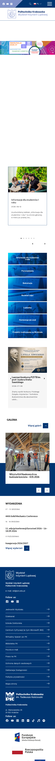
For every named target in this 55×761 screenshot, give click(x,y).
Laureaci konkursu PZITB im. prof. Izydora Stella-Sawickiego (26, 379)
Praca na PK (11, 656)
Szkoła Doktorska (14, 623)
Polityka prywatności (15, 677)
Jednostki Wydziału (14, 609)
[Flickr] (28, 720)
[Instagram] (11, 4)
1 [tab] (21, 238)
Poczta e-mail (12, 650)
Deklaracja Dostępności (16, 670)
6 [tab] (34, 238)
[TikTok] (33, 720)
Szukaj (30, 4)
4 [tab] (29, 238)
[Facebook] (4, 4)
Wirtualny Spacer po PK (16, 637)
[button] (27, 66)
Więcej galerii (34, 425)
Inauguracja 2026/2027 (17, 543)
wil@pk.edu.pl (18, 591)
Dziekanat (10, 616)
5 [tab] (31, 238)
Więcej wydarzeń (14, 548)
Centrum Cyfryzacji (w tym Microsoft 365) (24, 630)
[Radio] (38, 720)
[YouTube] (7, 4)
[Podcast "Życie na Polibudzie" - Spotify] (43, 720)
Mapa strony (11, 684)
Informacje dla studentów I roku (25, 201)
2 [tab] (23, 238)
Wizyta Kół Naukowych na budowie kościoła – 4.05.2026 (24, 475)
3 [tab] (26, 238)
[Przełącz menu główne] (49, 4)
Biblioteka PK (12, 643)
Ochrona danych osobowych (18, 663)
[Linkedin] (22, 720)
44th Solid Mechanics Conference (22, 516)
